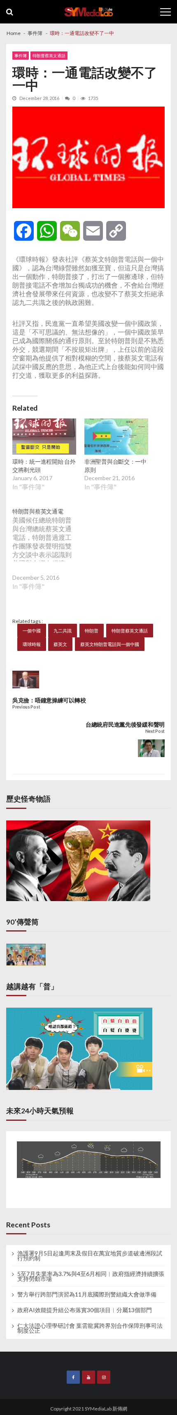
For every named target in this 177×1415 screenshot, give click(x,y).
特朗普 (91, 630)
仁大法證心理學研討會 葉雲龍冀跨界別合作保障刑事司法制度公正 (90, 1328)
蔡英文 (60, 644)
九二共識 (63, 630)
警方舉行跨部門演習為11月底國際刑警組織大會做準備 (86, 1294)
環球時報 (32, 644)
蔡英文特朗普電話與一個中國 (109, 644)
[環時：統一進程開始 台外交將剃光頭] (44, 437)
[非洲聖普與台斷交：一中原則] (116, 437)
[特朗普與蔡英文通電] (48, 554)
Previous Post (26, 707)
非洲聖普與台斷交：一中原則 (115, 465)
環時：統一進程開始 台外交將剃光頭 (44, 465)
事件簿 (20, 55)
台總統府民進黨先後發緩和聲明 (125, 724)
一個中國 (32, 630)
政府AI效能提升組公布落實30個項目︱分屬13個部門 (84, 1310)
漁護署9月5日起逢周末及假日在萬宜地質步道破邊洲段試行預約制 (89, 1256)
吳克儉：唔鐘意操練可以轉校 (49, 700)
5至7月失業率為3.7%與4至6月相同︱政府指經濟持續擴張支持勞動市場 (90, 1276)
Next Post (155, 731)
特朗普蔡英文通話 (49, 55)
